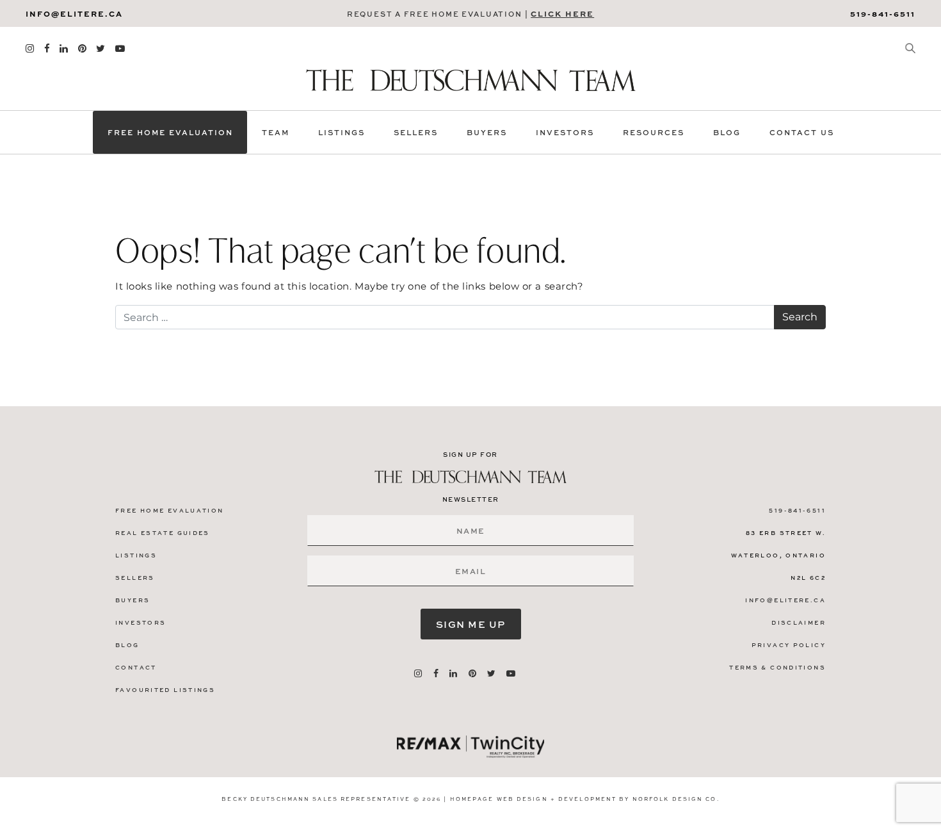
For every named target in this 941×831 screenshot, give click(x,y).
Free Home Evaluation (170, 132)
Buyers (487, 132)
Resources (653, 132)
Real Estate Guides (162, 533)
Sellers (416, 132)
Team (275, 132)
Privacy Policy (789, 645)
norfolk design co (674, 798)
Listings (341, 132)
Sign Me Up (471, 624)
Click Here (562, 13)
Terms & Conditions (777, 667)
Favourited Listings (165, 690)
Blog (727, 132)
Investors (565, 132)
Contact (136, 667)
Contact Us (801, 132)
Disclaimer (798, 622)
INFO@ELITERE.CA (74, 13)
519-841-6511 (882, 13)
